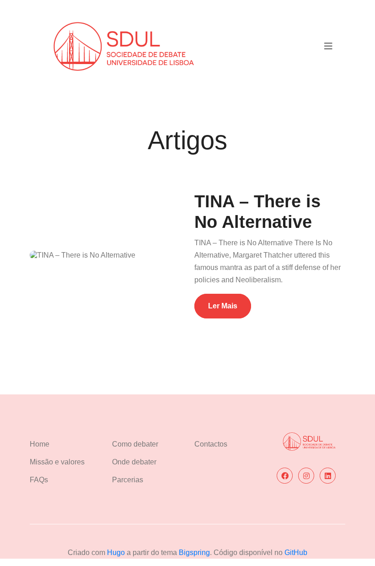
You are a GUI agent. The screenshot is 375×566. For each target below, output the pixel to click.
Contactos (210, 444)
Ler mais (222, 306)
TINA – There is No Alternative (257, 212)
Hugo (117, 552)
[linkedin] (328, 476)
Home (39, 444)
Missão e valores (57, 462)
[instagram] (306, 476)
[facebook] (285, 476)
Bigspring (194, 552)
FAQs (39, 480)
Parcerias (127, 480)
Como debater (135, 444)
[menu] (328, 46)
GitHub (295, 552)
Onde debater (134, 462)
